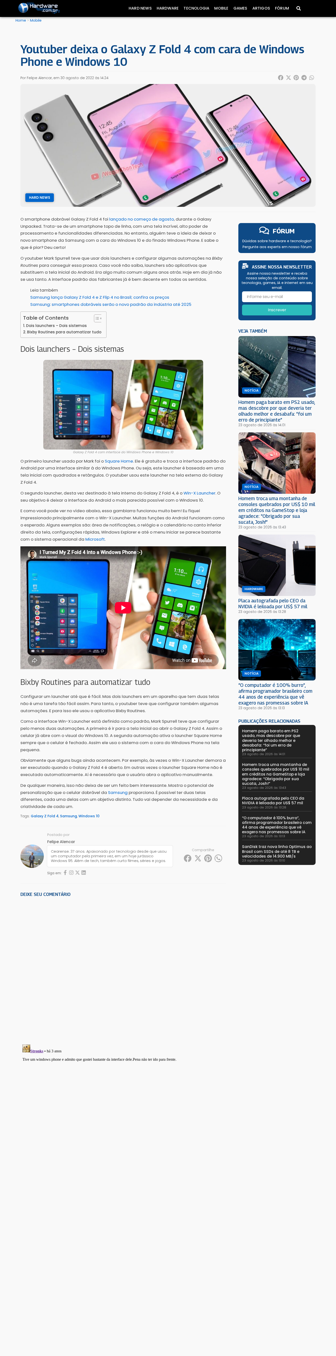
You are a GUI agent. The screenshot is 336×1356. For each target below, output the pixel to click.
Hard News (140, 8)
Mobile (221, 8)
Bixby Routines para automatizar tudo (64, 332)
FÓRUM (284, 231)
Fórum (282, 8)
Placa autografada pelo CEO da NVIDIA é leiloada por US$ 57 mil (272, 603)
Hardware (168, 8)
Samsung (68, 816)
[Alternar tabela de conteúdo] (95, 318)
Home (20, 20)
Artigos (261, 8)
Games (240, 8)
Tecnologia (196, 8)
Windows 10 (89, 816)
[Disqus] (123, 969)
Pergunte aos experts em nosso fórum (277, 246)
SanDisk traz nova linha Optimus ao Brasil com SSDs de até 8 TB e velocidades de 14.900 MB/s (277, 851)
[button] (281, 78)
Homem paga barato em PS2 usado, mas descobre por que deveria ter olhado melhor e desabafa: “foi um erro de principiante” (276, 411)
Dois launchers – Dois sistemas (56, 325)
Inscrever (277, 310)
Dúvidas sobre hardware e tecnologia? (277, 241)
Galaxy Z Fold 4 (45, 816)
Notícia (251, 391)
